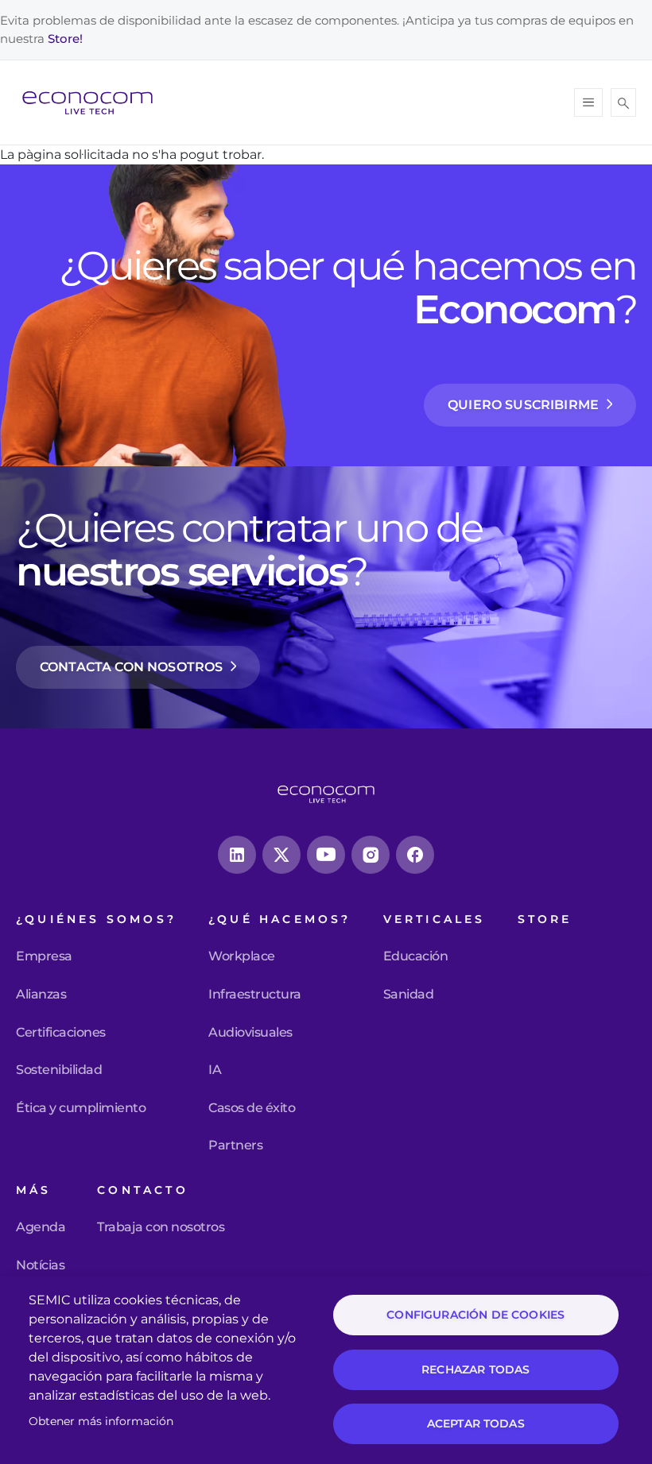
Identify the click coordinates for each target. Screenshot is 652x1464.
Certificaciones (61, 1033)
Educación (415, 956)
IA (214, 1070)
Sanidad (408, 994)
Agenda (40, 1227)
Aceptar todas (476, 1423)
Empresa (44, 956)
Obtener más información (101, 1421)
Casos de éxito (251, 1108)
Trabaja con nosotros (160, 1227)
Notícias (40, 1265)
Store (545, 919)
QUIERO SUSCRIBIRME (523, 404)
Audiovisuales (250, 1033)
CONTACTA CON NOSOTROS (131, 666)
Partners (235, 1145)
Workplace (241, 956)
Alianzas (41, 994)
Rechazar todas (475, 1369)
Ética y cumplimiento (81, 1108)
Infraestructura (254, 994)
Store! (65, 38)
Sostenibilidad (59, 1070)
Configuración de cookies (475, 1315)
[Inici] (94, 102)
